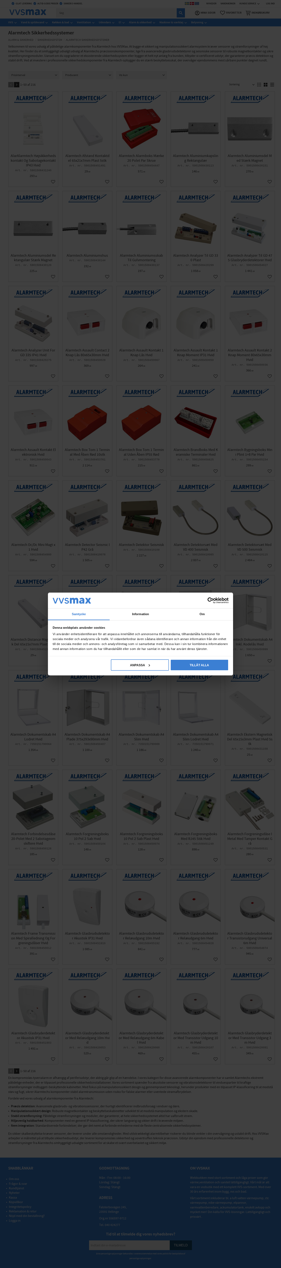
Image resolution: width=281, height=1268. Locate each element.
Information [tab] (140, 614)
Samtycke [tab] (79, 614)
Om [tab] (202, 614)
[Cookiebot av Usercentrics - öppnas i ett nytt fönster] (211, 600)
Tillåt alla (199, 665)
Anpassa (137, 665)
